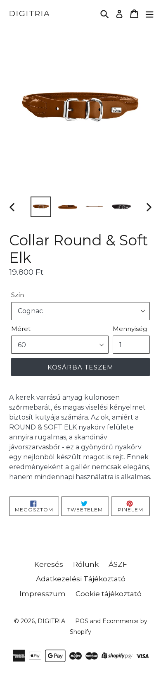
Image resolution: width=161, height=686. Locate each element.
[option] (41, 206)
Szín (17, 295)
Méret (21, 329)
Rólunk (86, 564)
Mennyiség (130, 329)
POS (81, 621)
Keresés (48, 564)
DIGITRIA (29, 13)
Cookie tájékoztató (109, 594)
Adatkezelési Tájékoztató (80, 579)
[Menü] (149, 14)
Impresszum (42, 594)
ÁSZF (118, 564)
